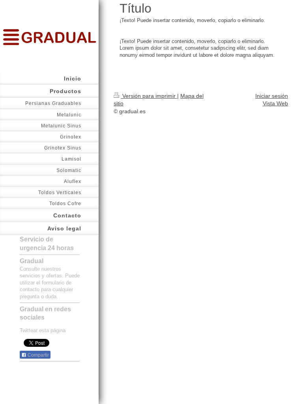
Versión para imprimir (149, 96)
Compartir (37, 355)
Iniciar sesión (271, 96)
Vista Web (275, 103)
